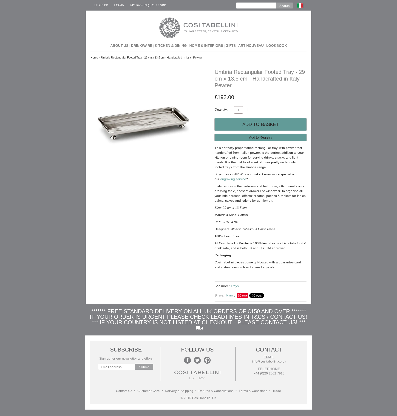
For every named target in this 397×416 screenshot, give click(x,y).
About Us (119, 45)
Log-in (119, 5)
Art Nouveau (251, 45)
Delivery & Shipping (179, 391)
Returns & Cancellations (215, 391)
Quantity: (221, 110)
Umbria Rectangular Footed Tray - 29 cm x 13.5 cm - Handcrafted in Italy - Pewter (151, 57)
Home (94, 57)
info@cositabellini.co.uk (269, 361)
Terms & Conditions (253, 391)
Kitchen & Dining (171, 45)
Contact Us (124, 391)
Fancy (230, 295)
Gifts (231, 45)
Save (244, 295)
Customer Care (148, 391)
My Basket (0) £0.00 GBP (148, 5)
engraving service (233, 179)
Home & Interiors (206, 45)
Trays (235, 286)
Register (101, 5)
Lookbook (276, 45)
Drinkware (141, 45)
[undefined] (143, 123)
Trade (276, 391)
